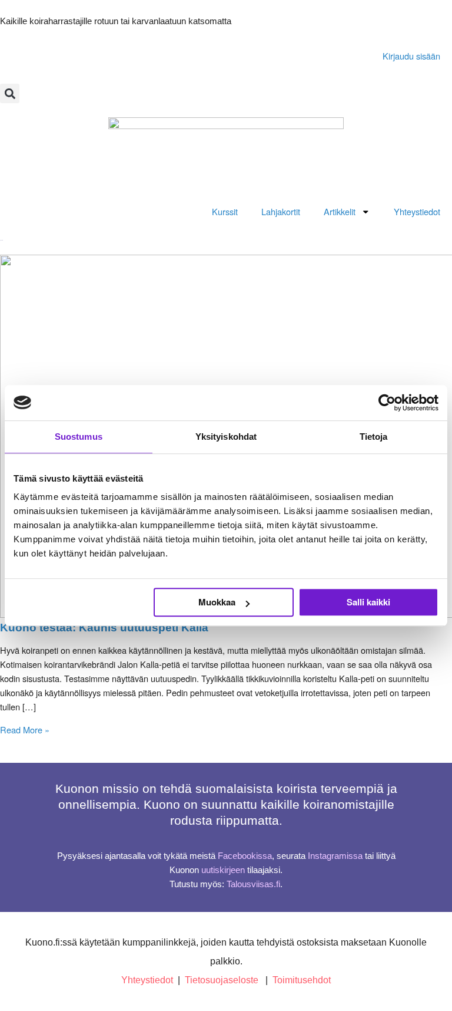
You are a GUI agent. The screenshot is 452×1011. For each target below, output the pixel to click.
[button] (9, 93)
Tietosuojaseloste (221, 980)
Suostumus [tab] (78, 437)
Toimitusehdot (301, 980)
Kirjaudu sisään (411, 56)
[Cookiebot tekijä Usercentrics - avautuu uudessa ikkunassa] (386, 402)
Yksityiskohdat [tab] (226, 437)
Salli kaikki (368, 601)
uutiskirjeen (223, 870)
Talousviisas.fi (253, 884)
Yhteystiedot (417, 211)
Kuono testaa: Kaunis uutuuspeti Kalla (104, 627)
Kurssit (225, 211)
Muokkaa (216, 601)
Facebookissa (245, 856)
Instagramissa (335, 856)
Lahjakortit (280, 211)
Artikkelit (339, 211)
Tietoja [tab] (374, 437)
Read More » (24, 729)
